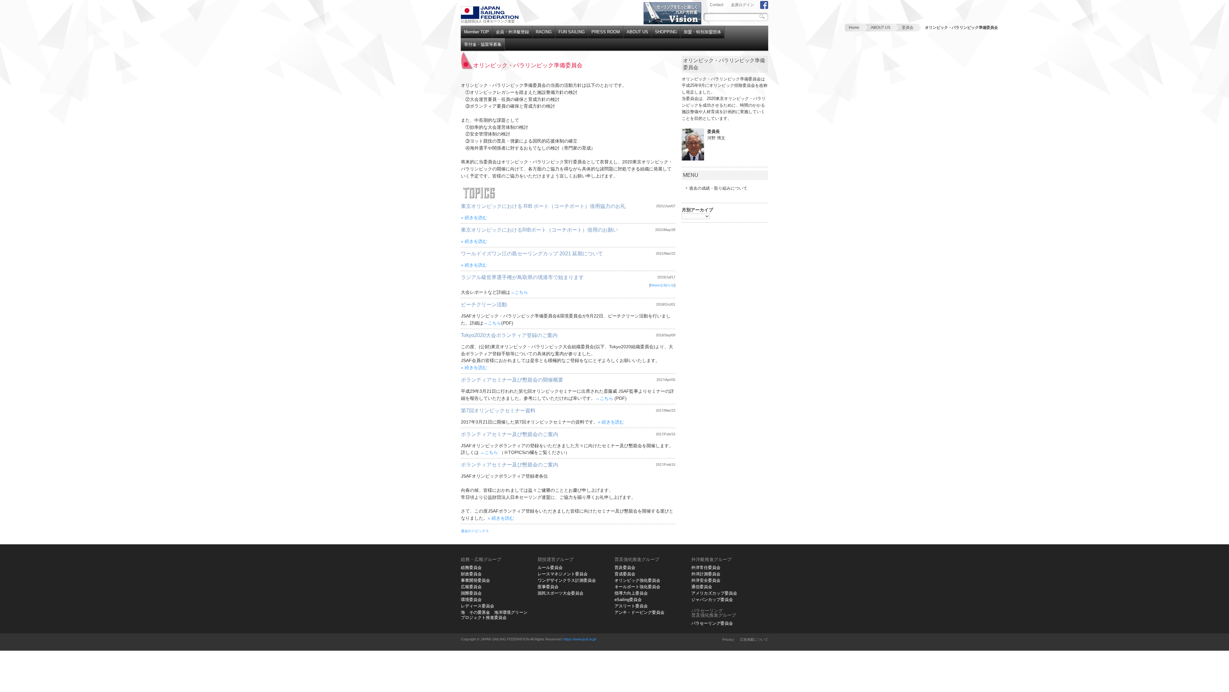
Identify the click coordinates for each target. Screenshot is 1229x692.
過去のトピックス (475, 531)
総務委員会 (471, 567)
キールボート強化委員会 (637, 586)
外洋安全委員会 (705, 580)
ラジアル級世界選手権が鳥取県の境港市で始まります (522, 277)
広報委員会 (471, 586)
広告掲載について (754, 639)
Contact (716, 5)
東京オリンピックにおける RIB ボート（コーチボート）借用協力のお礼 (543, 206)
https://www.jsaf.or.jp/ (580, 639)
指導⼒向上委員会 (631, 593)
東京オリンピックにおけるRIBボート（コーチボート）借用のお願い (539, 230)
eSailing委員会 (628, 599)
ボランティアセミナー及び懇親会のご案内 (509, 434)
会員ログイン (742, 5)
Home (854, 27)
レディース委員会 (477, 606)
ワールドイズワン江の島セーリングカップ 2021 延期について (532, 253)
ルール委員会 (550, 567)
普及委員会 (624, 567)
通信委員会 (701, 586)
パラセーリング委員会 (712, 623)
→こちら (519, 292)
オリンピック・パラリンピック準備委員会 (961, 27)
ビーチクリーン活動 (484, 304)
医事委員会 (548, 586)
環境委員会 (471, 599)
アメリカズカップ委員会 (714, 593)
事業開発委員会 (475, 580)
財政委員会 (471, 574)
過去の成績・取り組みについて (718, 188)
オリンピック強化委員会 (637, 580)
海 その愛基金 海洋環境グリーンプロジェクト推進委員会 (494, 615)
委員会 (907, 27)
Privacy (728, 639)
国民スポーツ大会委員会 (560, 593)
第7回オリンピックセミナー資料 (498, 410)
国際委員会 (471, 593)
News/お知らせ (662, 285)
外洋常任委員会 (705, 567)
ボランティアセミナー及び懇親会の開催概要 (512, 380)
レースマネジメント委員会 (563, 574)
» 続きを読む (474, 217)
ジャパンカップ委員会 (712, 599)
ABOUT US (880, 27)
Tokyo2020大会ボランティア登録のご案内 (509, 335)
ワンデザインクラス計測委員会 (567, 580)
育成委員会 (624, 574)
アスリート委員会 (631, 606)
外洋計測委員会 (705, 574)
